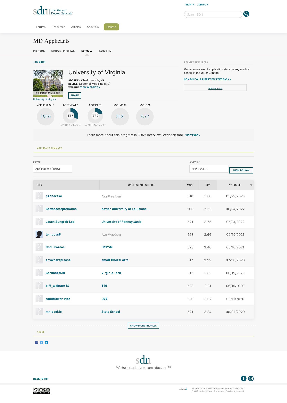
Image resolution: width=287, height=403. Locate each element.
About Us (93, 26)
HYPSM (107, 247)
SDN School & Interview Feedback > (207, 79)
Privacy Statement (215, 391)
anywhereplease (57, 260)
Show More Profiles (143, 325)
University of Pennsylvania (122, 222)
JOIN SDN (202, 5)
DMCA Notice (198, 391)
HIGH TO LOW (241, 170)
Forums (40, 26)
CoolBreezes (55, 247)
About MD (105, 51)
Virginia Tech (111, 273)
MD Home (39, 51)
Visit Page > (192, 135)
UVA (105, 299)
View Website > (90, 87)
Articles (76, 26)
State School (111, 312)
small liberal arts (115, 260)
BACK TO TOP (40, 379)
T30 (104, 286)
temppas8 (53, 234)
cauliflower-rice (57, 299)
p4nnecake (53, 196)
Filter (37, 162)
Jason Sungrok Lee (59, 222)
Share (75, 95)
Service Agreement (235, 391)
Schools (86, 51)
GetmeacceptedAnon (61, 209)
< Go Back (39, 62)
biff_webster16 (57, 286)
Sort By (194, 162)
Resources (58, 26)
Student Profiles (63, 51)
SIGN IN (189, 5)
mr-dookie (53, 312)
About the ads (215, 88)
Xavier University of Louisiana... (126, 209)
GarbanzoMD (55, 273)
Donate (111, 26)
